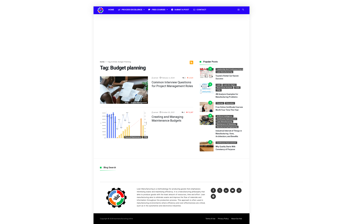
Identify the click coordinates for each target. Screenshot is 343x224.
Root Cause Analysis (224, 88)
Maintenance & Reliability (226, 124)
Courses (220, 103)
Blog (126, 102)
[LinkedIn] (226, 190)
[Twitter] (219, 190)
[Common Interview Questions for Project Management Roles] (124, 90)
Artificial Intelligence (224, 116)
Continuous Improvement (226, 119)
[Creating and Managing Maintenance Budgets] (124, 124)
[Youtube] (232, 190)
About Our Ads (236, 219)
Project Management (139, 102)
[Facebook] (213, 190)
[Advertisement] (171, 34)
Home (102, 62)
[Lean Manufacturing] (100, 7)
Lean (219, 85)
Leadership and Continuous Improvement (232, 69)
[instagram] (239, 190)
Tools (237, 88)
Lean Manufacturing (224, 72)
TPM (145, 137)
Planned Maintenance (133, 137)
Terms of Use (210, 219)
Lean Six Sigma (229, 85)
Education (230, 103)
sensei (155, 78)
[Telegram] (213, 196)
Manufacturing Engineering (227, 127)
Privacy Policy (223, 219)
